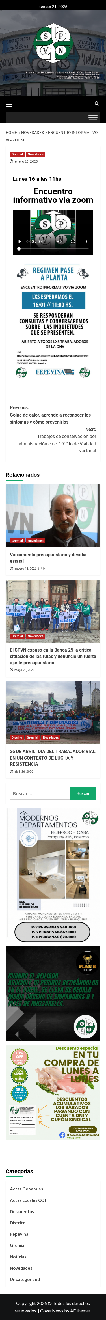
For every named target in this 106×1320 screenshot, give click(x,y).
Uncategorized (25, 1279)
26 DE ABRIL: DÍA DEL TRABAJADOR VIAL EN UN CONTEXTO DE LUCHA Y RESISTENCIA (53, 758)
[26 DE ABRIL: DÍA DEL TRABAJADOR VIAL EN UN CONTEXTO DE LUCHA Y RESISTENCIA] (53, 712)
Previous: (50, 415)
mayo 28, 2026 (24, 670)
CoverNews (51, 1310)
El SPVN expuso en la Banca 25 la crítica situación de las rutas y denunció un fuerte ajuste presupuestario (53, 656)
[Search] (96, 104)
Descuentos (22, 1211)
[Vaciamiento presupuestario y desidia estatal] (53, 515)
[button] (11, 103)
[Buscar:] (40, 793)
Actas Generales (26, 1188)
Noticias (18, 1256)
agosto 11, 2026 (25, 568)
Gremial (17, 154)
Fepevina (19, 1234)
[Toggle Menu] (93, 117)
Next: (56, 440)
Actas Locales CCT (28, 1200)
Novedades (36, 154)
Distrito (17, 737)
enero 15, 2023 (26, 161)
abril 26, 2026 (23, 771)
